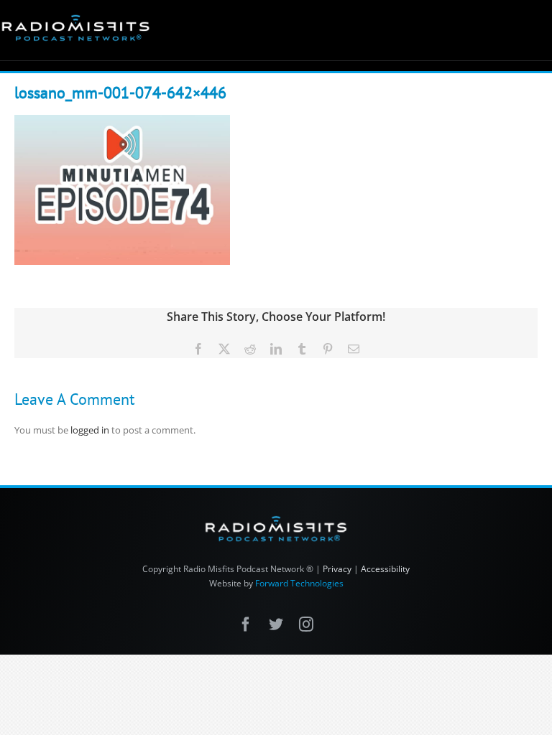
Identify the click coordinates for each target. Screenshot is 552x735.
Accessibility (385, 569)
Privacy (337, 569)
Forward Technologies (299, 583)
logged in (89, 429)
